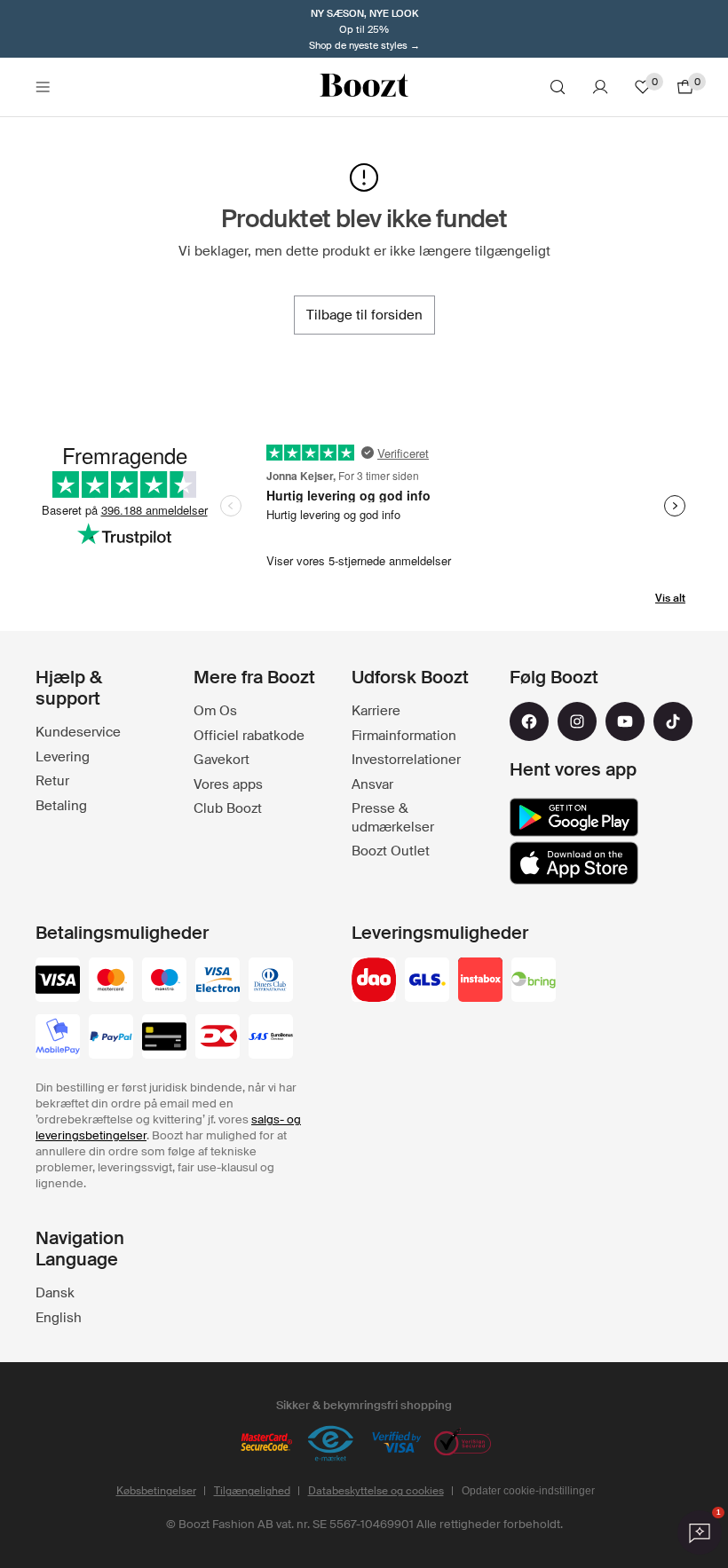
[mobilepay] (58, 1038)
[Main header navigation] (42, 86)
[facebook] (529, 721)
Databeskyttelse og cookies (376, 1491)
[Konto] (600, 86)
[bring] (533, 981)
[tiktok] (672, 721)
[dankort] (217, 1038)
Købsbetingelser (156, 1491)
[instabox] (480, 981)
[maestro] (164, 981)
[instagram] (577, 721)
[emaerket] (331, 1444)
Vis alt (670, 598)
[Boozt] (364, 87)
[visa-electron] (217, 981)
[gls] (427, 981)
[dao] (374, 981)
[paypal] (111, 1038)
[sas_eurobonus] (271, 1038)
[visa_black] (58, 981)
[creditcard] (164, 1038)
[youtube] (625, 721)
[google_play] (574, 817)
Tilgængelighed (252, 1491)
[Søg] (557, 86)
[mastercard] (111, 981)
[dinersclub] (271, 981)
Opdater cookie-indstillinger (528, 1491)
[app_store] (574, 863)
